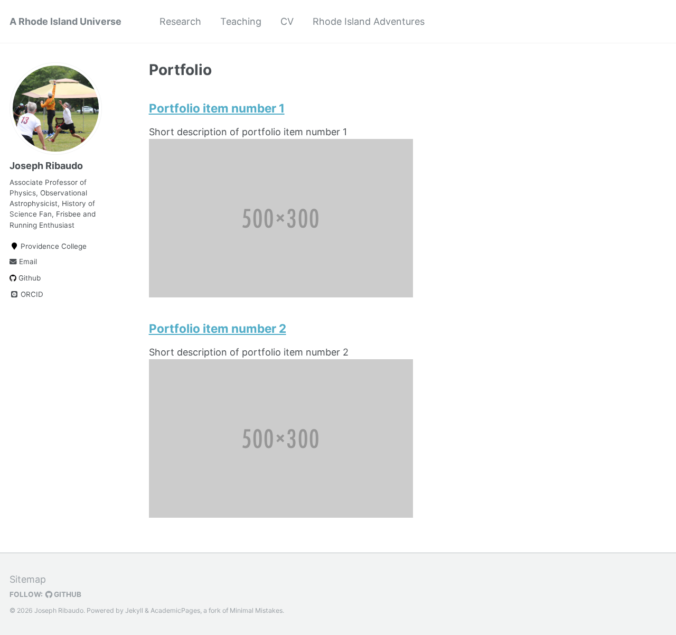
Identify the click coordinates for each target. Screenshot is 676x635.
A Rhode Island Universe (65, 21)
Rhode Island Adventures (369, 21)
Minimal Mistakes (256, 610)
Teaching (240, 21)
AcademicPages (175, 610)
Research (180, 21)
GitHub (66, 594)
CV (287, 21)
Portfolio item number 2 (217, 328)
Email (27, 261)
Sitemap (28, 579)
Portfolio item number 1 (217, 108)
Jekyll (134, 610)
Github (28, 278)
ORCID (30, 294)
